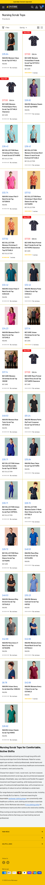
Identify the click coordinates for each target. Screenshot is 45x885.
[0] (41, 7)
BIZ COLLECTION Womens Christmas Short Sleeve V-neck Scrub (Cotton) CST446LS (34, 154)
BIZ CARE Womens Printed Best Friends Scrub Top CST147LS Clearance (32, 62)
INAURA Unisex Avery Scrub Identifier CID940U (11, 687)
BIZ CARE (27, 69)
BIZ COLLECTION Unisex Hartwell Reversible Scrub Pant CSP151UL (10, 509)
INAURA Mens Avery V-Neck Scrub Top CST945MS (10, 645)
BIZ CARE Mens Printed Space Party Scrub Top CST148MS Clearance (33, 378)
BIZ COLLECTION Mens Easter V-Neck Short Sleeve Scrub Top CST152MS (10, 557)
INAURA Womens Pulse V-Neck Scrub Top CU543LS (33, 291)
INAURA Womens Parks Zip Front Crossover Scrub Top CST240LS (33, 422)
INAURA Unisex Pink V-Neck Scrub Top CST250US (10, 199)
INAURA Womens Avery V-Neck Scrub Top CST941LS (33, 688)
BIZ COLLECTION (7, 158)
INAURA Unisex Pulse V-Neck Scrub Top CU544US (10, 291)
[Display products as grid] (38, 28)
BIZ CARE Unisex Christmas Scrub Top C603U (32, 334)
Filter (7, 28)
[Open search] (32, 7)
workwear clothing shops (17, 798)
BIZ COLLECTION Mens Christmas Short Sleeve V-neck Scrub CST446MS (11, 152)
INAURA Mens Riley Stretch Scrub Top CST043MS (31, 555)
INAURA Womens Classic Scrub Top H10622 (33, 105)
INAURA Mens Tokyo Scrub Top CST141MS (32, 464)
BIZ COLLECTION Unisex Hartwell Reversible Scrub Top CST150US (10, 465)
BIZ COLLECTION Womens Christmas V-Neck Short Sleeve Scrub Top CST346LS (11, 246)
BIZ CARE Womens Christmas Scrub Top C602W (9, 378)
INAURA (4, 64)
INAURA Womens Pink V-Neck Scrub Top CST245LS (11, 334)
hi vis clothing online (32, 805)
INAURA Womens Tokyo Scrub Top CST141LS (10, 59)
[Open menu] (3, 7)
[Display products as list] (42, 28)
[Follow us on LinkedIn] (7, 862)
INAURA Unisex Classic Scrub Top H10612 (10, 731)
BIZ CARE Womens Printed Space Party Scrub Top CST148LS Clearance (9, 108)
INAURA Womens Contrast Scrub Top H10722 (32, 601)
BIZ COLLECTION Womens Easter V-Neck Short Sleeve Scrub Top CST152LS (33, 511)
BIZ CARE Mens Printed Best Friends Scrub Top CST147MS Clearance (33, 245)
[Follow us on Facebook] (3, 862)
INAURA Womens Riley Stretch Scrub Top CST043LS (10, 601)
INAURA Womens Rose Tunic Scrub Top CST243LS (10, 422)
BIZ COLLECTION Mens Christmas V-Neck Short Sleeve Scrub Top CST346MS (33, 200)
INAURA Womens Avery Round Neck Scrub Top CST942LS (33, 645)
